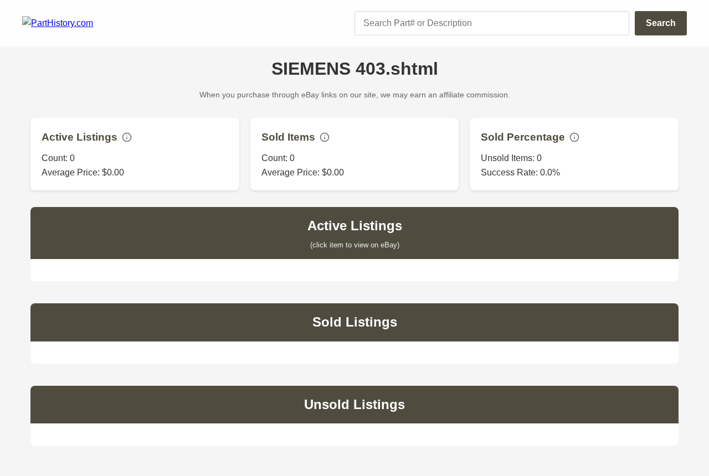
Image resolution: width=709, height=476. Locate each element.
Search (661, 23)
